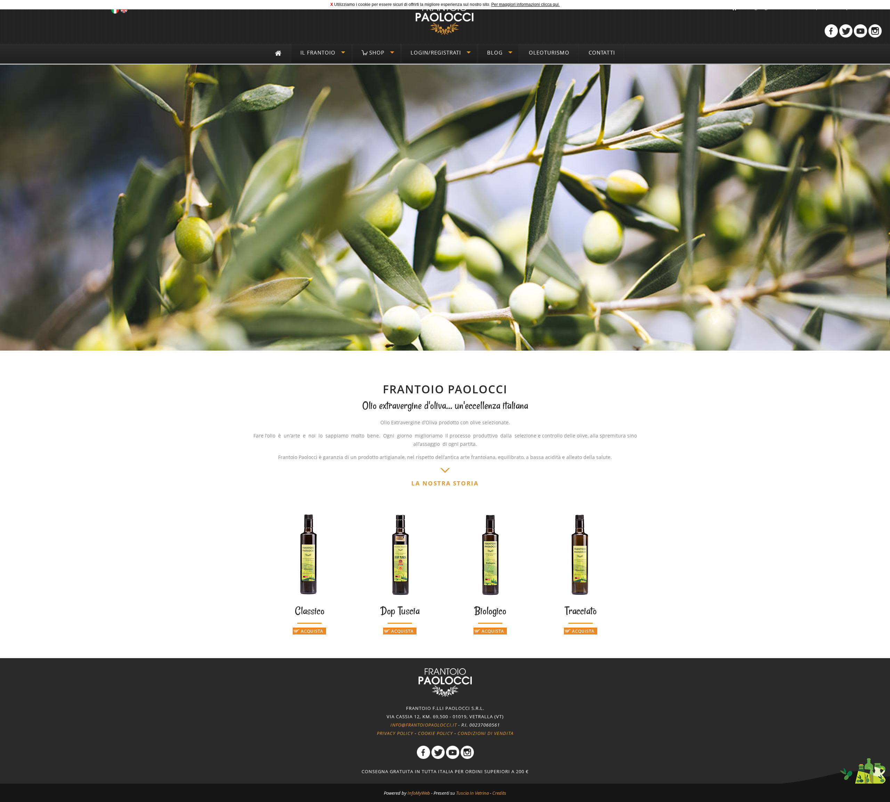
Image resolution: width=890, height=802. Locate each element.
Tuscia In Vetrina (472, 793)
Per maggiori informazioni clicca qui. (525, 4)
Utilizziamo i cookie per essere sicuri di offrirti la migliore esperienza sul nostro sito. (412, 4)
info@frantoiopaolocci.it (423, 725)
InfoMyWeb (418, 793)
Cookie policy (435, 733)
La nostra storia (445, 483)
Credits (499, 793)
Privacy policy (395, 733)
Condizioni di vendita (485, 733)
